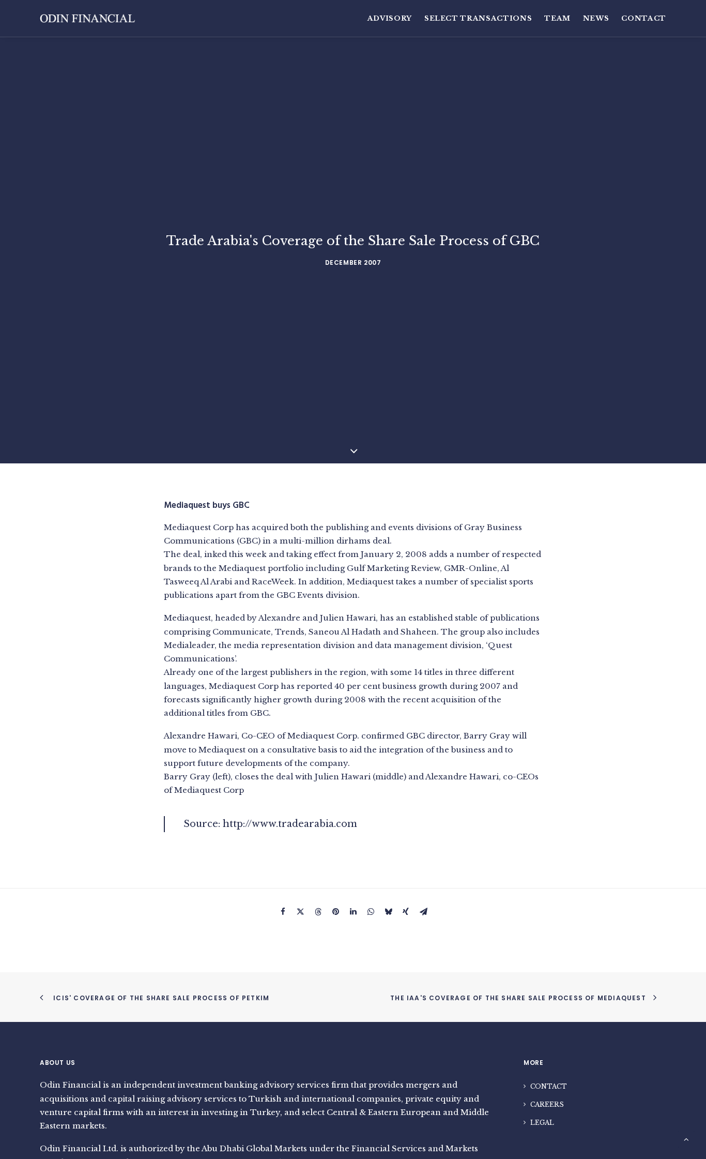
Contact (643, 18)
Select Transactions (478, 18)
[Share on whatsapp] (370, 914)
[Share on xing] (405, 914)
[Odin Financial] (88, 18)
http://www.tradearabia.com (290, 824)
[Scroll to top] (686, 1138)
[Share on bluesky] (388, 914)
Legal (542, 1122)
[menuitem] (392, 18)
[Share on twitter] (300, 914)
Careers (547, 1104)
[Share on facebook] (282, 914)
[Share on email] (423, 914)
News (596, 18)
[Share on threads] (318, 914)
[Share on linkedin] (353, 914)
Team (557, 18)
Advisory (389, 18)
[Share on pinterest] (335, 914)
